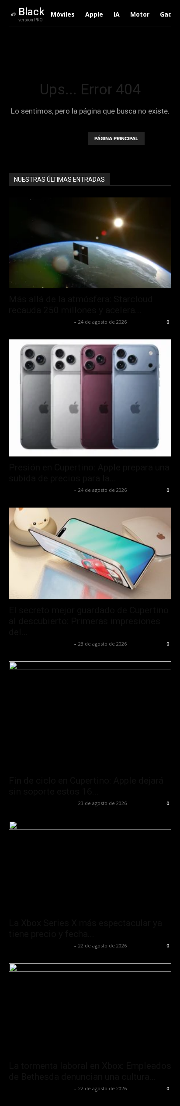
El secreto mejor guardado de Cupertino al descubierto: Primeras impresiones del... (89, 621)
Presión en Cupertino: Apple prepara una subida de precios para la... (89, 473)
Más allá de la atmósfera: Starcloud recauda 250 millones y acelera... (81, 304)
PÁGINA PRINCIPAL (116, 138)
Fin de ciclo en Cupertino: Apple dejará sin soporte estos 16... (86, 786)
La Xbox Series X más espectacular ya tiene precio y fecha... (85, 928)
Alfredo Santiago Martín (40, 321)
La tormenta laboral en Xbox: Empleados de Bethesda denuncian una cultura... (90, 1071)
